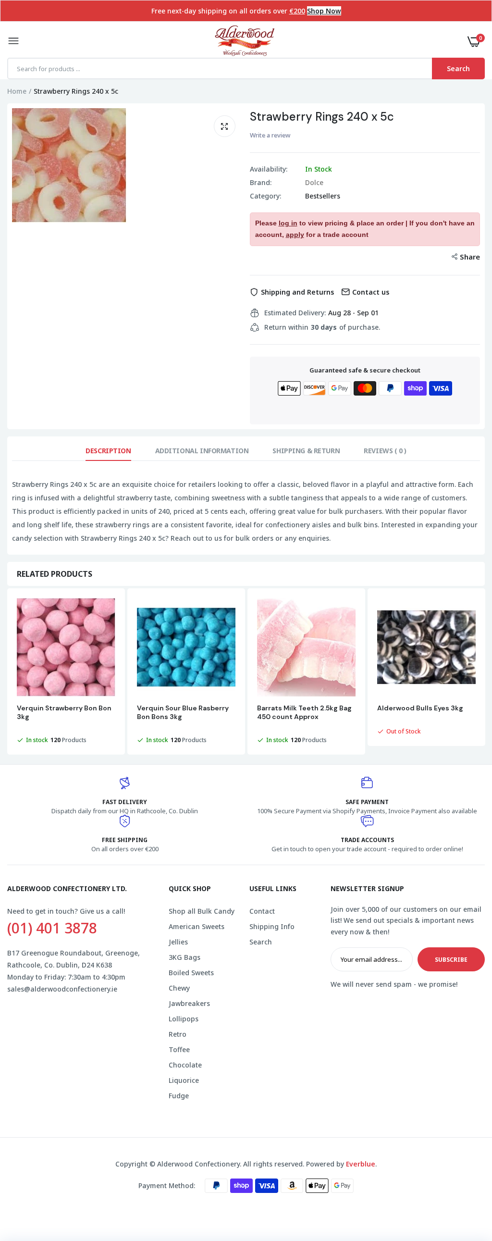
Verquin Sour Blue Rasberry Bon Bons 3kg (183, 712)
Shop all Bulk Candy (201, 911)
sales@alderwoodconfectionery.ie (62, 988)
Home (16, 91)
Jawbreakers (189, 1003)
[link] (466, 1181)
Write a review (270, 135)
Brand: (260, 182)
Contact (262, 911)
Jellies (178, 941)
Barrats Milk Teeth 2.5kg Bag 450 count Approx (304, 712)
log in (288, 223)
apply (295, 234)
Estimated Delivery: (295, 313)
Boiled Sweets (191, 972)
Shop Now (324, 10)
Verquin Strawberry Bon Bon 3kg (64, 712)
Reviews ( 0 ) (385, 450)
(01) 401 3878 (52, 928)
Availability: (268, 169)
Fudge (179, 1095)
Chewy (179, 988)
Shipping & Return (306, 450)
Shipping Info (272, 926)
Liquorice (184, 1080)
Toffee (179, 1049)
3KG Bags (184, 957)
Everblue (360, 1163)
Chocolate (185, 1064)
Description (108, 450)
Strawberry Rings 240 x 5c (322, 116)
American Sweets (196, 926)
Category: (265, 196)
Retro (177, 1034)
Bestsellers (322, 195)
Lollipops (183, 1018)
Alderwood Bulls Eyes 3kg (420, 708)
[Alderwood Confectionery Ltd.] (244, 41)
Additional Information (202, 450)
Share (470, 256)
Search (260, 941)
